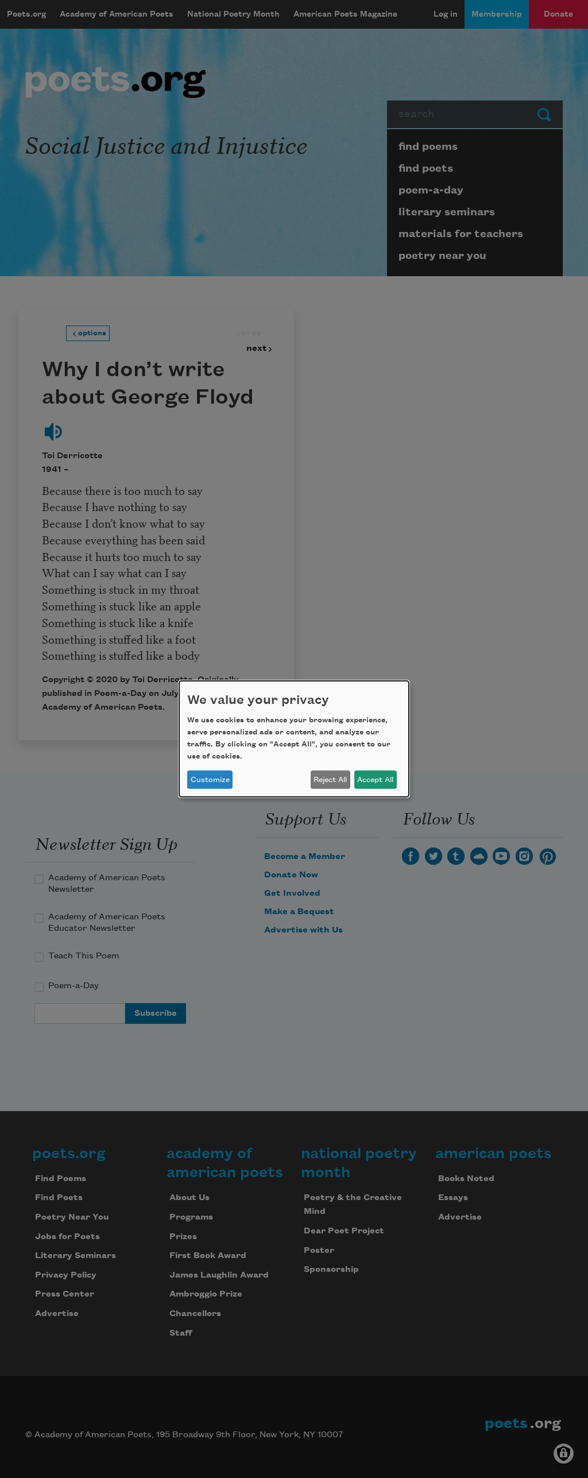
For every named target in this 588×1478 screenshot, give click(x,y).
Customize (210, 780)
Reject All (330, 780)
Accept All (375, 780)
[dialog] (294, 739)
